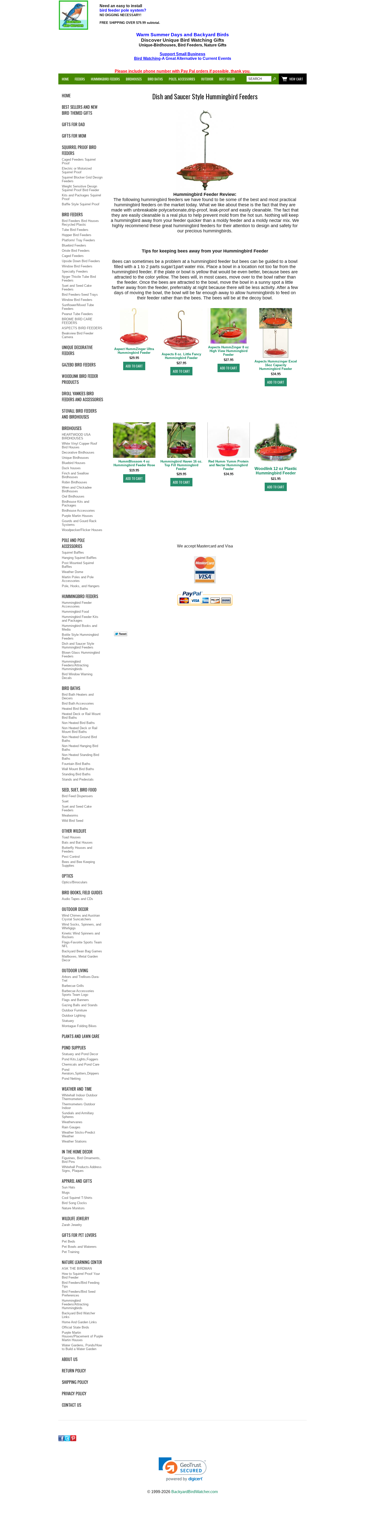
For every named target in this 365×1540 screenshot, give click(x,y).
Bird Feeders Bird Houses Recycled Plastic (80, 222)
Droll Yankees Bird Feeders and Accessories (82, 396)
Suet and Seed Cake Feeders (77, 287)
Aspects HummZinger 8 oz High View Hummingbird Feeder (228, 351)
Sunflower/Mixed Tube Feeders (78, 307)
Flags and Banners (75, 1000)
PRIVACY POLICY (74, 1394)
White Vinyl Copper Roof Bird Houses (79, 445)
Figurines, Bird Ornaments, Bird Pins (81, 1160)
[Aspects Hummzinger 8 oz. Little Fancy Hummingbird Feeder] (181, 329)
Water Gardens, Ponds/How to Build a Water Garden (82, 1347)
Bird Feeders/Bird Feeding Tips (80, 1284)
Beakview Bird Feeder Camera (77, 335)
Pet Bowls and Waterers (79, 1247)
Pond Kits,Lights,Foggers (80, 1059)
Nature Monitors (73, 1208)
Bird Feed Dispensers (77, 796)
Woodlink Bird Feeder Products (80, 379)
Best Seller (227, 78)
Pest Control (71, 857)
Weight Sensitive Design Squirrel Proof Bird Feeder (80, 188)
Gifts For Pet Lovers (79, 1235)
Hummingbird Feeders (105, 78)
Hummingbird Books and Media (79, 627)
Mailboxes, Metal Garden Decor (80, 958)
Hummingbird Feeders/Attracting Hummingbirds (75, 665)
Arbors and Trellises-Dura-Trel (80, 978)
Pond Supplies (74, 1048)
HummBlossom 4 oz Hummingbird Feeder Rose (134, 463)
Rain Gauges (71, 1127)
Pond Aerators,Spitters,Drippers (80, 1071)
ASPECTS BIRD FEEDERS (82, 328)
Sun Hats (68, 1187)
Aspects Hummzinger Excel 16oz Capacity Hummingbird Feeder (276, 365)
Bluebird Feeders (74, 245)
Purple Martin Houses (77, 516)
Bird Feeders (72, 214)
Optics (67, 876)
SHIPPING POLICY (75, 1382)
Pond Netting (71, 1078)
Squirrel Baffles (73, 552)
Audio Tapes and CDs (77, 899)
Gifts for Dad (73, 124)
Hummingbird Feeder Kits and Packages (80, 618)
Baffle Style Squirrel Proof (80, 204)
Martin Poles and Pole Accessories (78, 579)
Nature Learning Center (82, 1262)
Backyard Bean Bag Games (82, 951)
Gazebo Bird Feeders (79, 365)
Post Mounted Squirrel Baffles (78, 565)
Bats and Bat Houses (77, 842)
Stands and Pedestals (78, 779)
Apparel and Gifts (77, 1181)
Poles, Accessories (182, 78)
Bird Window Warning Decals (77, 676)
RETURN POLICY (74, 1371)
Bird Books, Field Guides (82, 892)
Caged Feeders (73, 256)
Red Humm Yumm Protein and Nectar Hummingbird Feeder (228, 465)
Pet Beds (68, 1241)
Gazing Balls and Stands (80, 1005)
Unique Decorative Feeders (77, 350)
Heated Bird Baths (75, 709)
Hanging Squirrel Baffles (79, 558)
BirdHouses (71, 428)
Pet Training (70, 1252)
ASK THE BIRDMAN (77, 1268)
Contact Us (71, 1405)
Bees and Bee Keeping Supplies (78, 863)
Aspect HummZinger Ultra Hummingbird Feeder (134, 351)
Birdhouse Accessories (78, 510)
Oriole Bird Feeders (76, 250)
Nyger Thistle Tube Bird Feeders (79, 278)
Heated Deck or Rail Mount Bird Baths (81, 715)
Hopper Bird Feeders (76, 235)
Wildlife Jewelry (75, 1218)
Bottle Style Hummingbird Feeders (80, 636)
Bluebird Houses (73, 463)
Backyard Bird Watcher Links (78, 1315)
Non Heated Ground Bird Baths (79, 739)
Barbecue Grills (73, 986)
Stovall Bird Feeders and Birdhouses (79, 414)
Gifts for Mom (74, 136)
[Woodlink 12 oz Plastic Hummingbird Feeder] (276, 444)
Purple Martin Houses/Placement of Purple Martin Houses (82, 1336)
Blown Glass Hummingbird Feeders (81, 654)
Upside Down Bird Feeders (81, 261)
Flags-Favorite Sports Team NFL (82, 944)
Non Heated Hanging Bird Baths (80, 748)
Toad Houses (71, 837)
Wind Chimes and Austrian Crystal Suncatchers (81, 917)
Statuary (68, 1021)
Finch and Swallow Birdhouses (75, 475)
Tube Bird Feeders (75, 230)
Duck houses (71, 468)
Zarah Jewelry (72, 1225)
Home (65, 78)
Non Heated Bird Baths (78, 723)
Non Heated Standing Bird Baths (80, 756)
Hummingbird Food (75, 611)
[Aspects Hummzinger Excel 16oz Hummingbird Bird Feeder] (276, 333)
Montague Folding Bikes (79, 1026)
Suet (65, 801)
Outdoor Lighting (73, 1015)
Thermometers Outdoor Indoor (78, 1106)
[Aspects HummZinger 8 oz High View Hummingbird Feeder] (228, 326)
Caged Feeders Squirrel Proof (79, 161)
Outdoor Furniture (74, 1010)
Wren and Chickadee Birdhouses (77, 489)
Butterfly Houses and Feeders (77, 849)
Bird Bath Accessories (78, 703)
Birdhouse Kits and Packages (75, 503)
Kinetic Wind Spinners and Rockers (81, 935)
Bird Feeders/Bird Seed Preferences (78, 1293)
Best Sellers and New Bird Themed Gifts (80, 110)
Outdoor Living (75, 970)
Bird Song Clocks (74, 1203)
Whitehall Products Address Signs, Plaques (82, 1169)
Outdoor (207, 78)
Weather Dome (72, 572)
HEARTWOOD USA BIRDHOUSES (76, 436)
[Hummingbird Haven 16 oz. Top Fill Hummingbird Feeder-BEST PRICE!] (181, 440)
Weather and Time (77, 1089)
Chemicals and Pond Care (80, 1064)
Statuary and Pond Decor (80, 1054)
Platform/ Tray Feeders (78, 240)
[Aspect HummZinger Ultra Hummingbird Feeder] (134, 327)
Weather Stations (74, 1141)
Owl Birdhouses (73, 496)
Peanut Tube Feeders (77, 314)
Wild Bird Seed (72, 821)
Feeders (80, 78)
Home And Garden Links (79, 1322)
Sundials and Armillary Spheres (78, 1115)
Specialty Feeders (75, 271)
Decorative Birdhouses (78, 452)
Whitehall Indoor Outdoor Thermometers (79, 1097)
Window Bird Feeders (77, 266)
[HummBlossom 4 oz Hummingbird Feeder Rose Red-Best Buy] (134, 440)
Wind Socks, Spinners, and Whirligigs (81, 926)
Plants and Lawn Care (80, 1036)
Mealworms (70, 815)
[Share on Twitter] (120, 635)
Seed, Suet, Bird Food (79, 790)
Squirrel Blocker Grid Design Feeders (82, 179)
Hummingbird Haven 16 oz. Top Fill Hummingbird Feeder (181, 465)
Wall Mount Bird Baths (78, 769)
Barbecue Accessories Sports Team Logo (78, 993)
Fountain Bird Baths (76, 764)
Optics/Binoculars (74, 882)
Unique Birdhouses (75, 458)
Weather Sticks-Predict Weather (78, 1134)
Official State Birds (75, 1327)
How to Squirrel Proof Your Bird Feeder (81, 1275)
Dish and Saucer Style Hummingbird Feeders (78, 645)
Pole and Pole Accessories (73, 543)
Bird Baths (155, 78)
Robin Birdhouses (74, 482)
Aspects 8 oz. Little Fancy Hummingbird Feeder (181, 356)
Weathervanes (72, 1122)
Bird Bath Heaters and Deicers (78, 696)
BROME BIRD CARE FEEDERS (77, 321)
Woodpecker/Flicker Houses (82, 530)
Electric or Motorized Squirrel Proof (77, 170)
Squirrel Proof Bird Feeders (79, 150)
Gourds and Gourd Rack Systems (79, 523)
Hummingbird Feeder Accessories (77, 604)
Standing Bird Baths (76, 774)
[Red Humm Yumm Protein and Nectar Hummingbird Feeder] (228, 440)
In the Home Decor (77, 1152)
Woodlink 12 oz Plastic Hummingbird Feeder (276, 470)
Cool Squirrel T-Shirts (77, 1198)
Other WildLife (74, 831)
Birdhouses (134, 78)
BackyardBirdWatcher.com (194, 1492)
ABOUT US (69, 1359)
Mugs (66, 1192)
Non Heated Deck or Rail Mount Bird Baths (79, 730)
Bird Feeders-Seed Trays (80, 294)
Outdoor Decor (75, 909)
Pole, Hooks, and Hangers (81, 586)
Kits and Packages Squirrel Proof (81, 197)
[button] (183, 1469)
